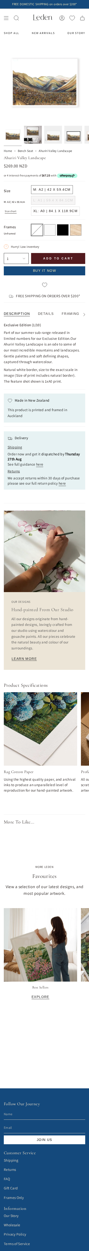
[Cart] (82, 18)
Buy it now (44, 271)
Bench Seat (25, 151)
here (39, 464)
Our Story (11, 1215)
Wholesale (12, 1224)
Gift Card (11, 1188)
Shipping (11, 1160)
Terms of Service (17, 1243)
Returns (10, 1169)
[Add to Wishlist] (44, 285)
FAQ (7, 1178)
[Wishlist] (72, 18)
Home (8, 151)
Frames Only (14, 1197)
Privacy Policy (15, 1234)
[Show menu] (6, 18)
